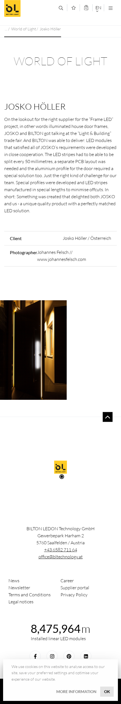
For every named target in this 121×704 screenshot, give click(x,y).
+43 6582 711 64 (60, 549)
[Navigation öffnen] (110, 8)
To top (108, 417)
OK (107, 691)
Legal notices (20, 601)
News (13, 580)
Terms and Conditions (29, 594)
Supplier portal (74, 587)
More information (76, 691)
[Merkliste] (74, 7)
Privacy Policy (74, 594)
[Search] (61, 8)
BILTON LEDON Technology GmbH (29, 8)
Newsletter (19, 587)
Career (67, 580)
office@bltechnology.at (61, 556)
